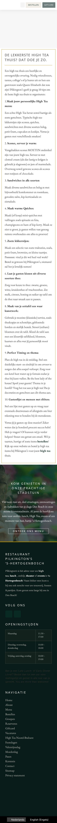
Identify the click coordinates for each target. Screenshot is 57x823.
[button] (23, 4)
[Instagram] (17, 614)
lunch (13, 576)
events (41, 576)
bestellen (42, 441)
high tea (45, 451)
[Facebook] (8, 614)
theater (30, 576)
